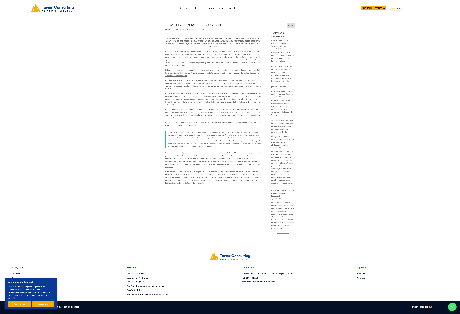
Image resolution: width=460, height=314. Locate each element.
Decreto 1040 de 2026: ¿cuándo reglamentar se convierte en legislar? (280, 43)
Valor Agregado (214, 8)
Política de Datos (71, 307)
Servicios (184, 8)
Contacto (232, 8)
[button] (395, 8)
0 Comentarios (204, 29)
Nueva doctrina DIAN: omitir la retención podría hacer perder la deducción (282, 193)
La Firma (199, 8)
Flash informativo (190, 29)
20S (169, 29)
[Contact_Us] (452, 307)
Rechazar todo (19, 304)
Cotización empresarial (374, 8)
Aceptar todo (43, 304)
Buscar (290, 25)
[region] (31, 293)
